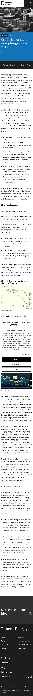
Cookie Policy (25, 687)
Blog (3, 667)
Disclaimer (4, 687)
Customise (15, 364)
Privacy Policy (14, 687)
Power (3, 641)
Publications (6, 672)
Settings (24, 354)
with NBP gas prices (19, 174)
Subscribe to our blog (14, 65)
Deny (16, 369)
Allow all (16, 359)
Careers (4, 662)
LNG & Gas (4, 645)
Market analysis (23, 648)
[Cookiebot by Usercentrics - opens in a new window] (9, 325)
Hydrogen (4, 648)
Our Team (5, 658)
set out (28, 244)
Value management (24, 645)
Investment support (24, 641)
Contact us (5, 676)
